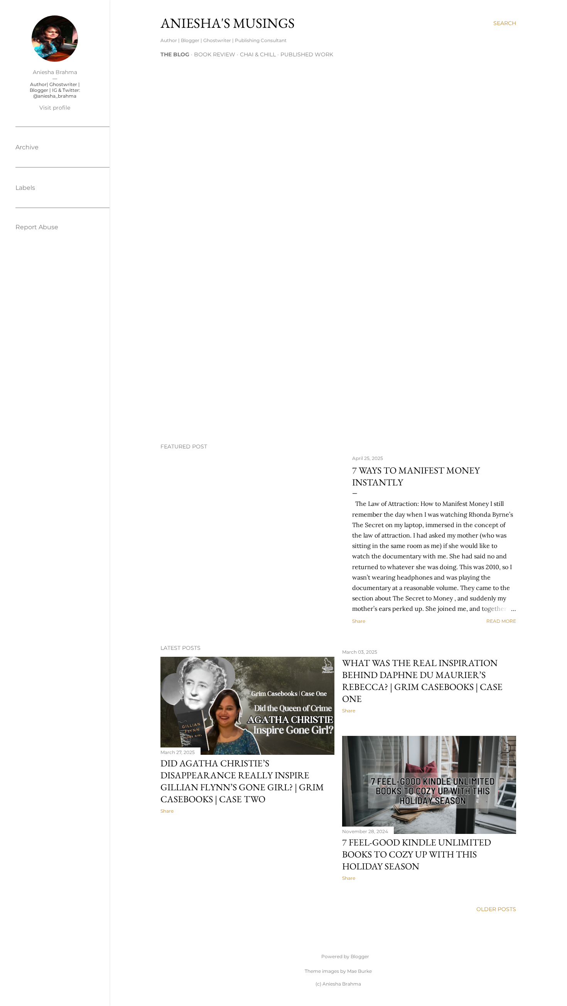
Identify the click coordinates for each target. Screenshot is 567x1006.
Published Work (306, 54)
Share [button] (358, 621)
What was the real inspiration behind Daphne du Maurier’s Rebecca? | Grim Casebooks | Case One (422, 681)
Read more (501, 621)
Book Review (214, 54)
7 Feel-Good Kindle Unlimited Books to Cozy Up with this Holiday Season (416, 854)
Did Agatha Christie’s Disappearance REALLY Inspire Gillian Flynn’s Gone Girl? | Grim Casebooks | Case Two (242, 781)
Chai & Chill (258, 54)
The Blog (174, 54)
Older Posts (496, 909)
